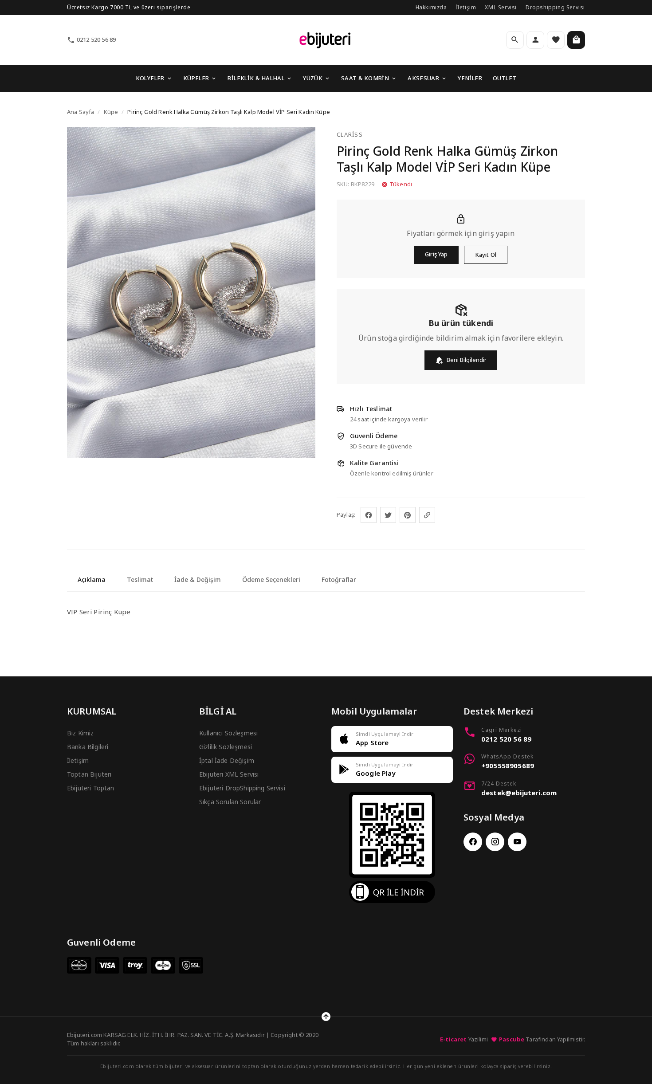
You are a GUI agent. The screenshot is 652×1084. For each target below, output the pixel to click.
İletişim (466, 7)
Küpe (111, 112)
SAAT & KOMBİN (365, 78)
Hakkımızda (431, 7)
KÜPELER (196, 78)
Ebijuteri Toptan (90, 788)
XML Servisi (501, 7)
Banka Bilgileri (87, 746)
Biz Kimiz (80, 733)
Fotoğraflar (339, 579)
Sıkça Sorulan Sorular (230, 801)
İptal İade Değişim (226, 760)
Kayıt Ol (485, 255)
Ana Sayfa (80, 112)
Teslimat (140, 579)
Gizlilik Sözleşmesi (225, 746)
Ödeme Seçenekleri (271, 579)
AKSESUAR (423, 78)
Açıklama (92, 579)
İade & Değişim (197, 579)
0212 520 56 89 (96, 39)
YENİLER (470, 78)
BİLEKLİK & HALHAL (256, 78)
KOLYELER (150, 78)
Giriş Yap (436, 254)
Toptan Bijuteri (89, 774)
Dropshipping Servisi (555, 7)
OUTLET (504, 78)
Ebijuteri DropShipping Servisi (242, 788)
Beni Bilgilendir (467, 360)
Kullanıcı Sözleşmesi (228, 733)
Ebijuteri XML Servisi (229, 774)
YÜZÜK (312, 78)
